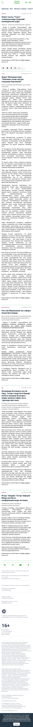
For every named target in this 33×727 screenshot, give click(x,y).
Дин (2, 387)
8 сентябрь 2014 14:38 (26, 13)
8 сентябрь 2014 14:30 (26, 73)
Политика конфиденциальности (9, 710)
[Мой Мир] (19, 68)
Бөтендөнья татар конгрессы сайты (12, 427)
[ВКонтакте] (3, 68)
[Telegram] (7, 68)
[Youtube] (20, 565)
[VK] (5, 565)
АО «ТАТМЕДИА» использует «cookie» (11, 703)
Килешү (16, 724)
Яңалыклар (5, 9)
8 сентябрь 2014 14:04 (26, 387)
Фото (11, 9)
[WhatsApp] (15, 68)
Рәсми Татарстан (6, 307)
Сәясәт (3, 73)
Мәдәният (4, 13)
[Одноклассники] (11, 68)
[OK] (28, 565)
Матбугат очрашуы (20, 9)
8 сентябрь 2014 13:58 (26, 492)
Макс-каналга (26, 60)
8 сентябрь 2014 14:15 (26, 307)
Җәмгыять (4, 492)
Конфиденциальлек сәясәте (23, 719)
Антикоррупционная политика (9, 700)
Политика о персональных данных (10, 698)
